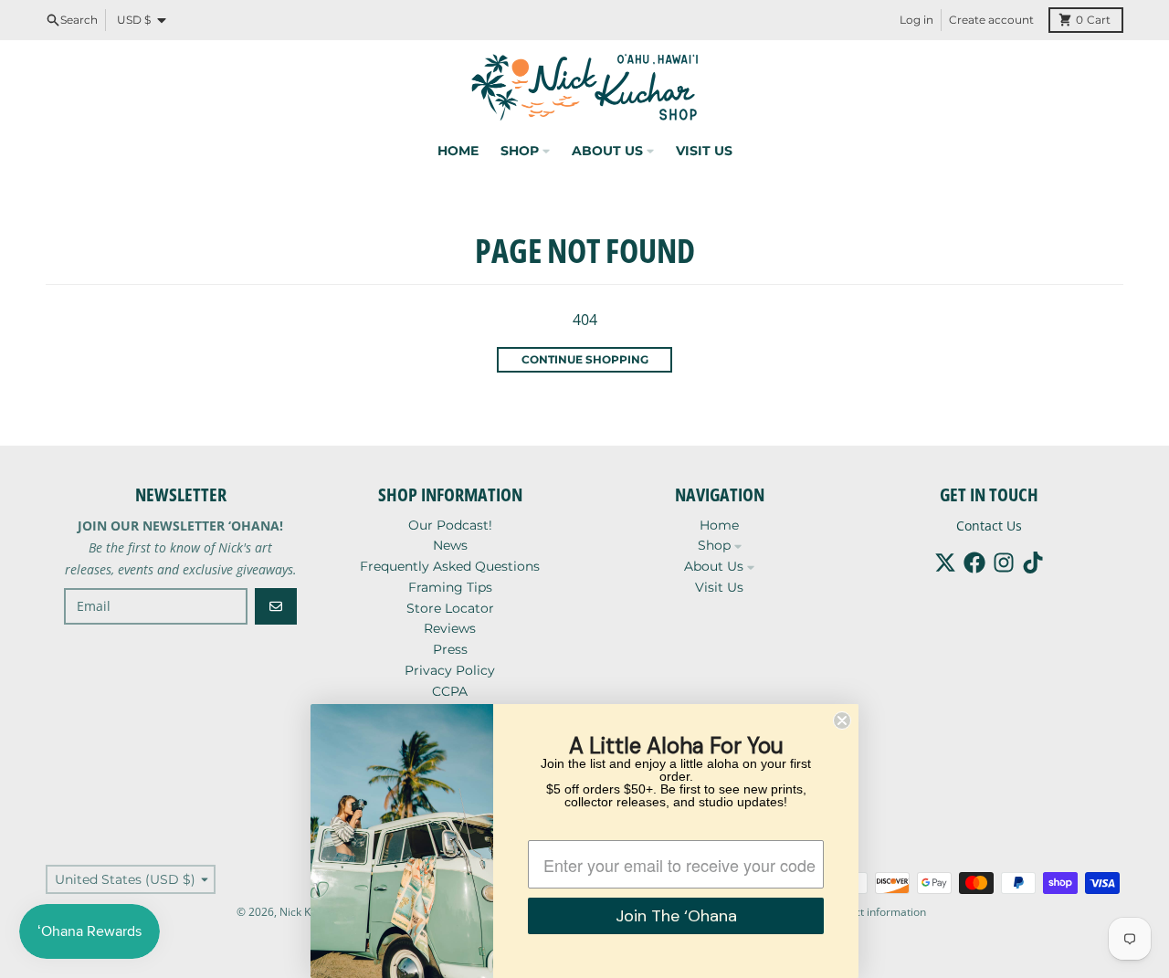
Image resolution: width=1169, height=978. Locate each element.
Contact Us (989, 525)
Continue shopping (584, 359)
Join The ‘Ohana (676, 916)
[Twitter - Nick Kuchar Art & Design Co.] (945, 562)
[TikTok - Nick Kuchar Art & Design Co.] (1033, 562)
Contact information (875, 912)
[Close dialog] (842, 720)
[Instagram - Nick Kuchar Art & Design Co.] (1004, 562)
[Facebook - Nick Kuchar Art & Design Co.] (974, 562)
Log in (916, 19)
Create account (991, 19)
